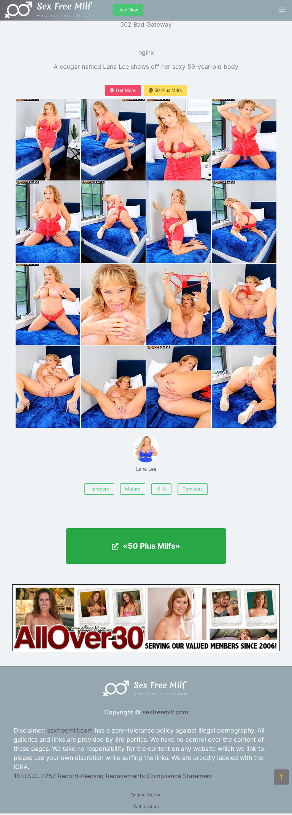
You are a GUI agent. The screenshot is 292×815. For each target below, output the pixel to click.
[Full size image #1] (113, 139)
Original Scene (146, 795)
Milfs (161, 489)
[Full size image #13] (113, 387)
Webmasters (146, 806)
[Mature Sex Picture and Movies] (146, 649)
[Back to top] (281, 777)
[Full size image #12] (48, 387)
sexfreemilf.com (165, 712)
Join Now (128, 10)
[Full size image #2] (178, 139)
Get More (126, 90)
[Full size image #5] (113, 222)
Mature (132, 489)
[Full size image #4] (48, 222)
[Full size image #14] (178, 387)
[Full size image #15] (244, 387)
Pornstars (192, 489)
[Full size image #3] (244, 139)
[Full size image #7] (244, 222)
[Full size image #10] (178, 304)
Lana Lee (146, 469)
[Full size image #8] (48, 304)
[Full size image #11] (244, 304)
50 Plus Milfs (168, 90)
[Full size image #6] (178, 222)
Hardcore (99, 489)
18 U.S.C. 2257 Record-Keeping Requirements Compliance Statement (113, 776)
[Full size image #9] (113, 304)
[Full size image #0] (48, 139)
